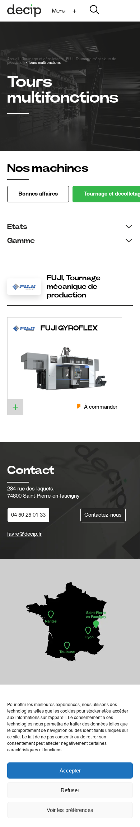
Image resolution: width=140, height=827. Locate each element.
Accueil (13, 59)
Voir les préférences (70, 810)
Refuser (70, 790)
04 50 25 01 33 (28, 515)
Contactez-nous (103, 515)
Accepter (70, 770)
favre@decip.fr (24, 534)
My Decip (121, 10)
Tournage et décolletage (42, 59)
